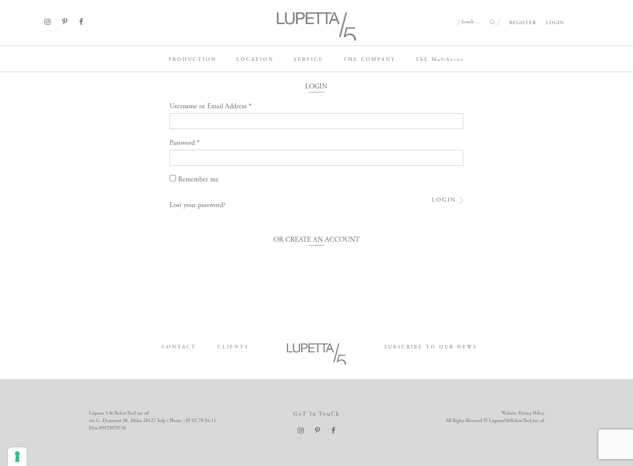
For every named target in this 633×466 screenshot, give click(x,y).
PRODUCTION (193, 59)
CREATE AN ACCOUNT (322, 239)
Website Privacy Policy (522, 413)
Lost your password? (198, 205)
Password (185, 142)
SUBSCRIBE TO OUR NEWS (430, 347)
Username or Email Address (211, 106)
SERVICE (308, 59)
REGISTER (522, 23)
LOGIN (555, 23)
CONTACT (179, 347)
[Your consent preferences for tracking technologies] (17, 456)
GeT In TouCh (316, 414)
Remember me (198, 179)
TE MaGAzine (439, 59)
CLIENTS (233, 347)
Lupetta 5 (16, 56)
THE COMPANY (369, 59)
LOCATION (255, 59)
